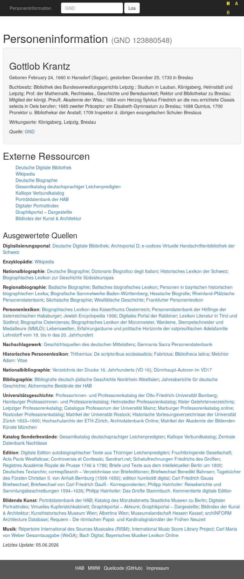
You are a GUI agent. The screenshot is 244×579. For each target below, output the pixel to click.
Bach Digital (91, 535)
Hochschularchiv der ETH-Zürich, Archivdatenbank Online (100, 420)
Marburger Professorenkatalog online (195, 408)
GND (30, 131)
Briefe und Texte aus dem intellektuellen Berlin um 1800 (165, 465)
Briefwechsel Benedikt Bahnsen (182, 471)
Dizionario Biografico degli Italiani (125, 271)
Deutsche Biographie (37, 180)
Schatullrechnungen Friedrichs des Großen (176, 459)
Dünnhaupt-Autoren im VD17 (183, 369)
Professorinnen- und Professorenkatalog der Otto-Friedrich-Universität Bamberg (136, 395)
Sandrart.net (118, 459)
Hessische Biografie (170, 293)
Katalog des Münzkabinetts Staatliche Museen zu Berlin (150, 500)
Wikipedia (25, 174)
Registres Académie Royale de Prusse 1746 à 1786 (55, 465)
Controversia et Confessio (77, 459)
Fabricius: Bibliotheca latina (181, 354)
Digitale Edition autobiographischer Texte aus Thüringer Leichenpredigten (95, 452)
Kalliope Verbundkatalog (40, 193)
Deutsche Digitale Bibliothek (43, 167)
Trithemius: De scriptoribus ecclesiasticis (111, 354)
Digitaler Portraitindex (37, 205)
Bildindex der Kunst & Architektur (48, 218)
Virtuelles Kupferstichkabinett (60, 506)
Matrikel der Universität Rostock (98, 414)
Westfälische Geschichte (119, 299)
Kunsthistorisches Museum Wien (64, 513)
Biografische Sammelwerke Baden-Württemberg (99, 293)
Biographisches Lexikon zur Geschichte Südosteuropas (58, 277)
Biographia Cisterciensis (45, 322)
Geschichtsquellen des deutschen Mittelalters (89, 344)
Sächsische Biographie (69, 299)
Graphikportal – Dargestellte (44, 212)
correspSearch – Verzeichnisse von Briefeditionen (98, 471)
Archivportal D (125, 245)
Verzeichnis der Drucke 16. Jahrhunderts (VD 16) (101, 369)
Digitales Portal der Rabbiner (148, 315)
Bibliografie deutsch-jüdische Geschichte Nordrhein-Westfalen (97, 379)
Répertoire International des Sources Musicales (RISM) (73, 529)
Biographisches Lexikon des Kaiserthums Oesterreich (95, 309)
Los (132, 8)
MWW (94, 568)
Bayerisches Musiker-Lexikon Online (142, 535)
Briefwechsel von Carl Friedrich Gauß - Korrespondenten (88, 484)
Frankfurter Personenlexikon (174, 299)
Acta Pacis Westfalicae (25, 459)
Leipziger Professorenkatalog (32, 408)
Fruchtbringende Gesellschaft (201, 452)
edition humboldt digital (146, 478)
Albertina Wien (113, 513)
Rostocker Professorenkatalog (33, 414)
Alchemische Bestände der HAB (60, 385)
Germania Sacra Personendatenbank (174, 344)
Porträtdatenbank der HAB (42, 199)
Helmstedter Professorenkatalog (143, 401)
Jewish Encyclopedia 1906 (90, 315)
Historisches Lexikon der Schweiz (193, 271)
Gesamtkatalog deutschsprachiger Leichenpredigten (68, 186)
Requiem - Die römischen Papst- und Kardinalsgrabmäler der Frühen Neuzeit (128, 519)
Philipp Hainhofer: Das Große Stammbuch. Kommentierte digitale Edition (159, 490)
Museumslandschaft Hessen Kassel (166, 513)
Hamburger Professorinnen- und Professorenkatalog (55, 401)
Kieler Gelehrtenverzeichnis (206, 401)
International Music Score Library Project (173, 529)
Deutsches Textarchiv (24, 471)
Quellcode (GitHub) (123, 568)
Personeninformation (30, 8)
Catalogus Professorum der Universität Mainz (109, 408)
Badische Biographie (69, 287)
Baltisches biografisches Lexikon (124, 287)
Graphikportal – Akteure (115, 506)
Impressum (157, 568)
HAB (79, 568)
